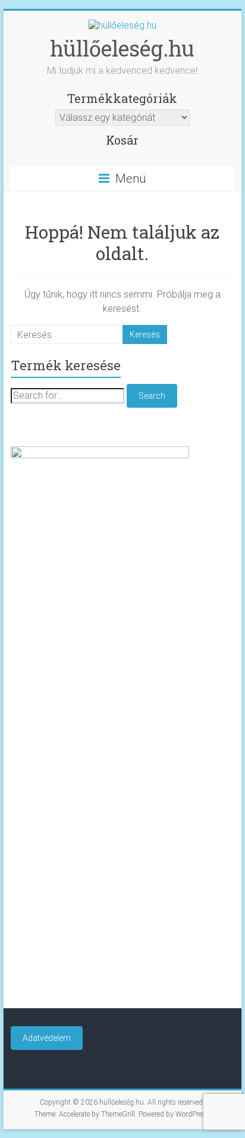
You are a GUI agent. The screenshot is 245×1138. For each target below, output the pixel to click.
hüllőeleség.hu (122, 48)
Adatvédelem (47, 1038)
